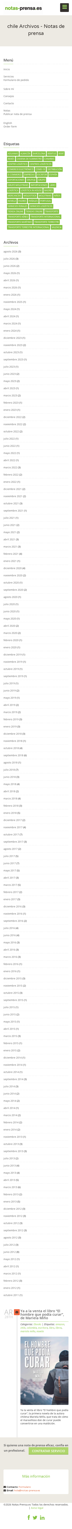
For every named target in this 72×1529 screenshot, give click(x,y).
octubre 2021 (11, 503)
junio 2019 (9, 690)
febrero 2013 (11, 1194)
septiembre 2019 (13, 676)
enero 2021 (10, 561)
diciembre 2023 (12, 338)
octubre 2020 (11, 582)
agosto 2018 (10, 762)
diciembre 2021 (12, 489)
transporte (51, 211)
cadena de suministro (29, 158)
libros (59, 1327)
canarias (49, 158)
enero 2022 (10, 481)
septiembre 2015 (13, 1000)
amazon (60, 1324)
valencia (57, 227)
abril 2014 (9, 1108)
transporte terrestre (46, 221)
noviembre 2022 (12, 424)
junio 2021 (9, 525)
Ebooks (37, 1324)
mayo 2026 (9, 273)
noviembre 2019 (12, 661)
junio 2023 (9, 373)
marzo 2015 (10, 1036)
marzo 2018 (10, 798)
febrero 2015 (11, 1043)
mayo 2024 (9, 309)
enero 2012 (10, 1288)
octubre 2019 (11, 669)
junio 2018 (9, 777)
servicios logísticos (41, 206)
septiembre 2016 (13, 920)
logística (13, 190)
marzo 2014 (10, 1115)
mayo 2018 (9, 784)
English (7, 123)
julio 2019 (9, 683)
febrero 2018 (11, 805)
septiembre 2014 (13, 1079)
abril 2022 (9, 460)
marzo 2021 (10, 546)
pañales (33, 200)
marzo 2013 (10, 1187)
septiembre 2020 (13, 589)
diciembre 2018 (12, 733)
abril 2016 (9, 949)
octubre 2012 (11, 1223)
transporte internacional (45, 216)
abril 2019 (9, 705)
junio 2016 (9, 935)
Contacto (8, 103)
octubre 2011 (11, 1295)
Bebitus (52, 153)
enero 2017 (10, 899)
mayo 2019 (9, 697)
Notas (6, 110)
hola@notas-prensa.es (27, 1490)
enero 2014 (10, 1129)
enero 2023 (10, 409)
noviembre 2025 (12, 302)
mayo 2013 (9, 1172)
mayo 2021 (9, 532)
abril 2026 (9, 280)
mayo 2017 (9, 870)
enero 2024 (10, 330)
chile (23, 1327)
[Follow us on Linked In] (42, 1520)
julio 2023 (9, 366)
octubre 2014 (11, 1072)
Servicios (8, 76)
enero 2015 (10, 1050)
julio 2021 (9, 517)
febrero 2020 (11, 640)
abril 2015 (9, 1028)
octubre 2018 (11, 748)
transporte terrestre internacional (28, 227)
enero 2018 (10, 813)
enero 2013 (10, 1201)
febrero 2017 (11, 892)
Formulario (25, 1486)
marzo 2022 (10, 467)
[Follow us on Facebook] (29, 1520)
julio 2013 (9, 1158)
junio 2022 (9, 445)
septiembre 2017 (13, 841)
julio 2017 (9, 856)
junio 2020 (9, 611)
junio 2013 (9, 1165)
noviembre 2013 (12, 1136)
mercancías (14, 195)
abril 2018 (9, 791)
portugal (45, 200)
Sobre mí (8, 89)
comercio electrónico (20, 169)
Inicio (6, 69)
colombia (32, 1327)
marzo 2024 (10, 323)
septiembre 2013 (13, 1151)
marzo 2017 (10, 885)
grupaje (31, 179)
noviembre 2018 (12, 741)
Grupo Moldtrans (18, 185)
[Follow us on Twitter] (35, 1520)
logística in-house (31, 190)
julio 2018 (9, 769)
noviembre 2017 (12, 827)
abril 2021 (9, 539)
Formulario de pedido (16, 80)
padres (22, 200)
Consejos (8, 96)
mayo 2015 (9, 1021)
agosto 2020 (10, 597)
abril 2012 (9, 1266)
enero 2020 (10, 647)
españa (53, 174)
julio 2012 (9, 1244)
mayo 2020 (9, 618)
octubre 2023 (11, 352)
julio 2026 (9, 258)
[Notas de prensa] (23, 8)
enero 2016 (10, 971)
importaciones (39, 185)
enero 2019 (10, 726)
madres (48, 190)
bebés (11, 158)
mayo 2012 (9, 1259)
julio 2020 (9, 604)
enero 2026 (10, 294)
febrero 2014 (11, 1122)
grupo (41, 179)
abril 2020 (9, 625)
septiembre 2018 (13, 755)
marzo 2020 (10, 633)
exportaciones (16, 179)
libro (52, 185)
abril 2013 (9, 1180)
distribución (55, 169)
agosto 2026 (10, 251)
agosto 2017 (10, 849)
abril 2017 (9, 877)
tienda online (15, 211)
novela (12, 200)
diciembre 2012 (12, 1208)
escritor (42, 174)
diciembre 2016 (12, 906)
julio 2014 (9, 1086)
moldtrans (45, 195)
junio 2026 (9, 266)
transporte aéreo (18, 216)
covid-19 (40, 169)
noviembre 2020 (12, 575)
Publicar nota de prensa (17, 114)
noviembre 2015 (12, 985)
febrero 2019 (11, 719)
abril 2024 (9, 316)
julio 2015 (9, 1007)
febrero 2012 (11, 1280)
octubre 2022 (11, 431)
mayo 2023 (9, 381)
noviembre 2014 (12, 1064)
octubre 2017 (11, 834)
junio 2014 (9, 1093)
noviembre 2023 (12, 345)
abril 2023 (9, 388)
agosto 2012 (10, 1237)
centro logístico (17, 164)
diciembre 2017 (12, 820)
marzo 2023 (10, 395)
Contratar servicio (48, 1451)
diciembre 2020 (12, 568)
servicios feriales (17, 206)
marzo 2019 (10, 712)
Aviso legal (37, 1508)
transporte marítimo (20, 221)
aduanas (13, 153)
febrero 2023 (11, 402)
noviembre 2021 (12, 496)
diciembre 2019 (12, 654)
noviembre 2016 (12, 913)
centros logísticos (41, 164)
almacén (25, 153)
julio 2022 (9, 438)
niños (57, 195)
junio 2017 (9, 863)
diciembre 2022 (12, 417)
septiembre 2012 (13, 1230)
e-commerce (15, 174)
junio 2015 (9, 1014)
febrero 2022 (11, 474)
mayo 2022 (9, 453)
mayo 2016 (9, 942)
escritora (43, 1327)
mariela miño (27, 1331)
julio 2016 (9, 928)
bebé (61, 153)
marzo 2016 (10, 956)
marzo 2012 (10, 1273)
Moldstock (30, 195)
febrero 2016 (11, 964)
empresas (29, 174)
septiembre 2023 (13, 359)
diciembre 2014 (12, 1057)
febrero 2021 (11, 553)
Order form (10, 126)
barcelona (39, 153)
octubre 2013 (11, 1144)
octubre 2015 (11, 992)
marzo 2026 (10, 287)
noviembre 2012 (12, 1216)
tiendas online (34, 211)
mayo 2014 (9, 1100)
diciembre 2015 (12, 978)
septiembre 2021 (13, 510)
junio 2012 (9, 1252)
